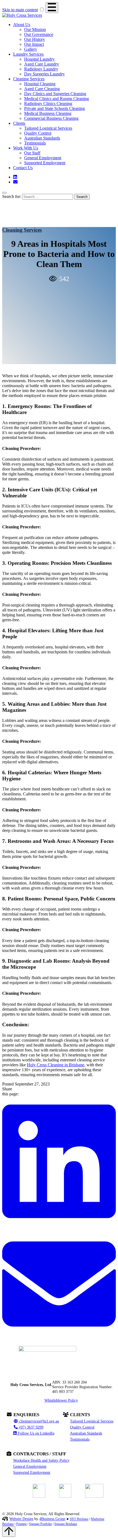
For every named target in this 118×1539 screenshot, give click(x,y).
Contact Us (23, 167)
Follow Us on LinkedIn (35, 1433)
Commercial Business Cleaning (51, 118)
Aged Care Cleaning (42, 88)
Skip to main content (20, 9)
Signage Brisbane (65, 1524)
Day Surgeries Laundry (44, 74)
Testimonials (35, 143)
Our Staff (32, 153)
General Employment (42, 157)
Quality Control (37, 133)
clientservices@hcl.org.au (38, 1421)
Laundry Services (28, 54)
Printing (21, 1524)
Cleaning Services (28, 78)
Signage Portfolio (40, 1524)
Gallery (30, 49)
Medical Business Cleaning (47, 113)
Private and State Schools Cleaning (54, 108)
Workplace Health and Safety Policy (41, 1460)
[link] (59, 1224)
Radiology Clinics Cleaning (48, 103)
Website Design (21, 1519)
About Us (21, 24)
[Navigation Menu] (52, 7)
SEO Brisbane (79, 1519)
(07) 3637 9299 (30, 1427)
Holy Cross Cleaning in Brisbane (55, 1064)
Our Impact (34, 44)
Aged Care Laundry (41, 64)
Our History (34, 39)
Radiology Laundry (41, 69)
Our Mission (35, 29)
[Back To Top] (8, 1531)
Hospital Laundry (39, 59)
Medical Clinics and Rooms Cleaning (56, 98)
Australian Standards (42, 138)
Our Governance (38, 34)
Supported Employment (44, 162)
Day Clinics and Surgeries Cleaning (55, 93)
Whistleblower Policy (61, 1400)
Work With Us (25, 148)
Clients (19, 123)
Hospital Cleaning (39, 83)
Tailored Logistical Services (48, 128)
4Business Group (52, 1519)
